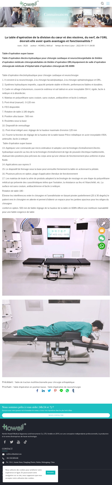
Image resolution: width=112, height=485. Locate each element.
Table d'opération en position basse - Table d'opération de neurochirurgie (47, 387)
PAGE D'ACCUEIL (47, 21)
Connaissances (65, 21)
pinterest (55, 391)
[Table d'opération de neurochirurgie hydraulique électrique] (56, 257)
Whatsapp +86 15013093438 (101, 245)
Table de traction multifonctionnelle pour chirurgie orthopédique (44, 382)
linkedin (43, 391)
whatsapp (67, 391)
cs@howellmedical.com (13, 454)
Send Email (101, 230)
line (61, 391)
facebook (37, 391)
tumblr (73, 391)
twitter (49, 391)
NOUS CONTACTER (56, 415)
